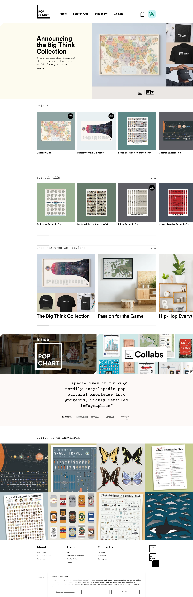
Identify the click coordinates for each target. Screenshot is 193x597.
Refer (69, 562)
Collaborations (44, 556)
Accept (95, 592)
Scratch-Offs (80, 13)
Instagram (102, 559)
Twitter (101, 553)
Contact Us (72, 559)
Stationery (101, 13)
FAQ (68, 553)
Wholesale (41, 559)
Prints (63, 13)
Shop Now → (42, 69)
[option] (96, 61)
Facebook (102, 556)
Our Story (41, 553)
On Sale (118, 13)
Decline (125, 592)
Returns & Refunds (75, 556)
